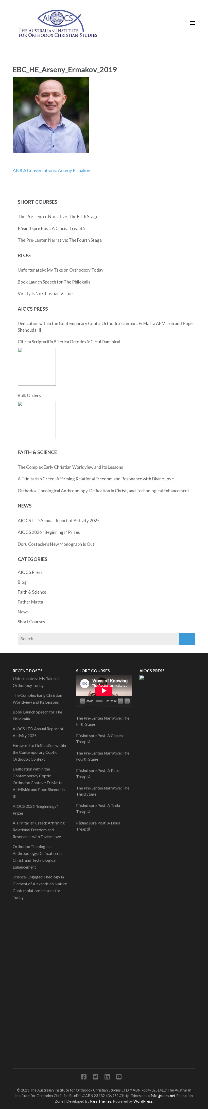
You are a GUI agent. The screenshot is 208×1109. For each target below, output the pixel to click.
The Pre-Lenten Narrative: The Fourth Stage (60, 240)
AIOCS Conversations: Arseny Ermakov (51, 170)
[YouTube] (119, 1078)
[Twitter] (95, 1078)
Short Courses (31, 621)
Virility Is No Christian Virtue (45, 293)
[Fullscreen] (127, 701)
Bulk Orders (29, 395)
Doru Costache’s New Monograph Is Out (56, 544)
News (23, 611)
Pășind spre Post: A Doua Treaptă (98, 825)
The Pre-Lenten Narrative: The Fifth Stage (58, 216)
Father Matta (30, 602)
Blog (22, 582)
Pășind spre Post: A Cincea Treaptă (51, 228)
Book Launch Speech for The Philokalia (54, 282)
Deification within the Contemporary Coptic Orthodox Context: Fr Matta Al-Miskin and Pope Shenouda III (105, 327)
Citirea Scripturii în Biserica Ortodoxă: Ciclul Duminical (69, 341)
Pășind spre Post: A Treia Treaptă (98, 808)
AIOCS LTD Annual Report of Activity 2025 (59, 520)
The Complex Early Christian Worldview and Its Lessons (70, 467)
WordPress (143, 1101)
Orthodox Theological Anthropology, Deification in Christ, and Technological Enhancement (103, 490)
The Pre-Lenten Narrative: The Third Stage (102, 790)
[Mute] (120, 701)
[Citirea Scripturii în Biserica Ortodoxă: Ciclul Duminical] (37, 367)
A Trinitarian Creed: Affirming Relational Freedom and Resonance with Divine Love (96, 478)
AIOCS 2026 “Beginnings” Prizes (49, 532)
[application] (104, 690)
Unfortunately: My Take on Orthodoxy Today (60, 270)
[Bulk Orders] (37, 420)
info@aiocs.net (163, 1096)
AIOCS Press (30, 572)
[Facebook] (83, 1078)
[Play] (82, 701)
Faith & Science (32, 592)
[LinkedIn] (107, 1078)
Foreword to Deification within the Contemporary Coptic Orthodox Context (39, 752)
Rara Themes (100, 1101)
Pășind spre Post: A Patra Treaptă (98, 773)
